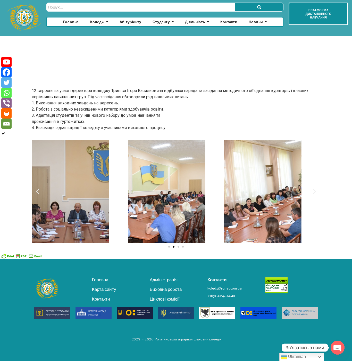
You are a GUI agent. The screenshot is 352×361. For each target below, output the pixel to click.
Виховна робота (166, 289)
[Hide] (3, 134)
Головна (100, 280)
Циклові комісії (165, 299)
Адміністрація (164, 280)
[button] (37, 191)
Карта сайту (104, 289)
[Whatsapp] (6, 93)
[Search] (259, 7)
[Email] (6, 124)
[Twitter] (6, 82)
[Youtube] (6, 62)
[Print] (6, 113)
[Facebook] (6, 72)
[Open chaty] (338, 348)
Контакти (101, 299)
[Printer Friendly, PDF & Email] (22, 256)
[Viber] (6, 103)
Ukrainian (296, 356)
